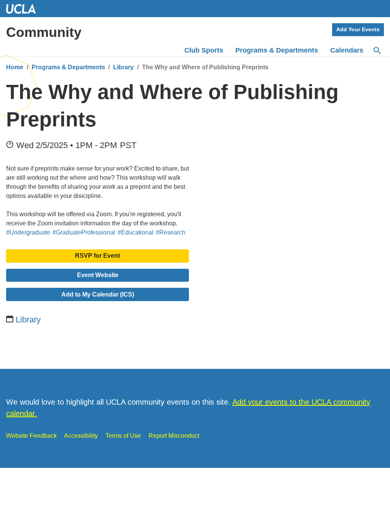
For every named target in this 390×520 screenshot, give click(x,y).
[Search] (376, 51)
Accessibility (81, 435)
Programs (276, 50)
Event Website (97, 275)
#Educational (135, 232)
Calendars (346, 50)
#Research (170, 232)
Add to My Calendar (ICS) (97, 294)
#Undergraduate (28, 232)
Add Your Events (358, 29)
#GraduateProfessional (84, 232)
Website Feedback (31, 435)
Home (14, 67)
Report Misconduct (174, 435)
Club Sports (203, 50)
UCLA (24, 8)
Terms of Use (123, 435)
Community (44, 32)
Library (123, 67)
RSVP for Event (97, 255)
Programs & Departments (68, 67)
